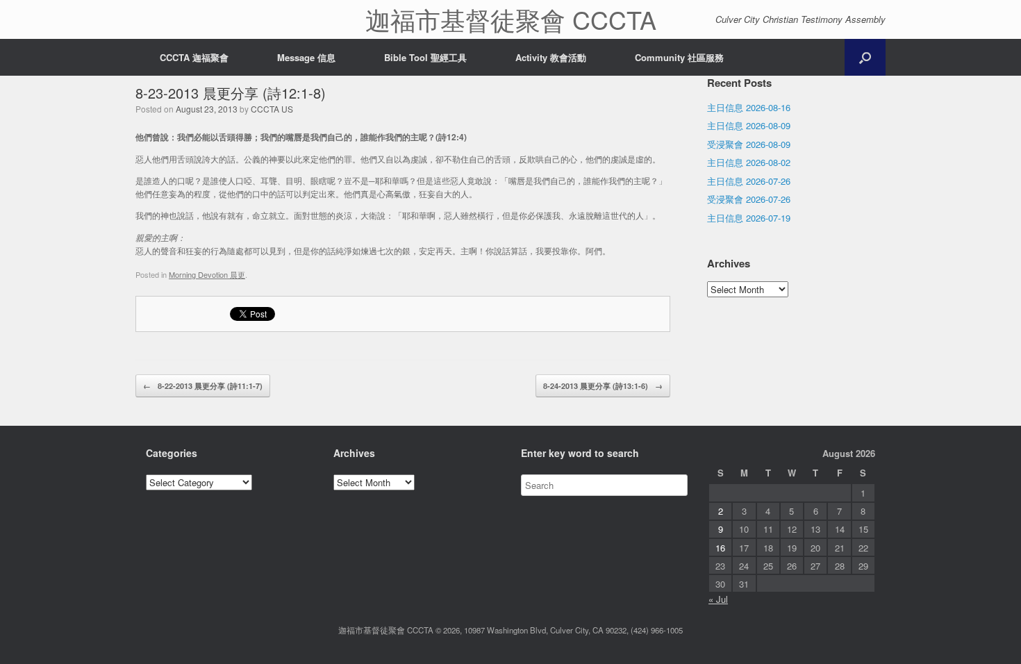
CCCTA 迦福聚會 (194, 57)
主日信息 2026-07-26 (748, 181)
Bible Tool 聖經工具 (425, 57)
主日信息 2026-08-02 (748, 162)
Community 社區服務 (679, 57)
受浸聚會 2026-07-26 (748, 199)
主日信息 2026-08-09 (748, 125)
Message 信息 (306, 57)
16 (720, 547)
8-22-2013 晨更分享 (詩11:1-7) (203, 386)
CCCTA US (272, 109)
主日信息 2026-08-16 (748, 107)
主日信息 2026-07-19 (748, 217)
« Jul (718, 599)
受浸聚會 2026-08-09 (748, 144)
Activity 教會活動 (550, 57)
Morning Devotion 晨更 (207, 274)
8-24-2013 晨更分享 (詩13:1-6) (603, 386)
